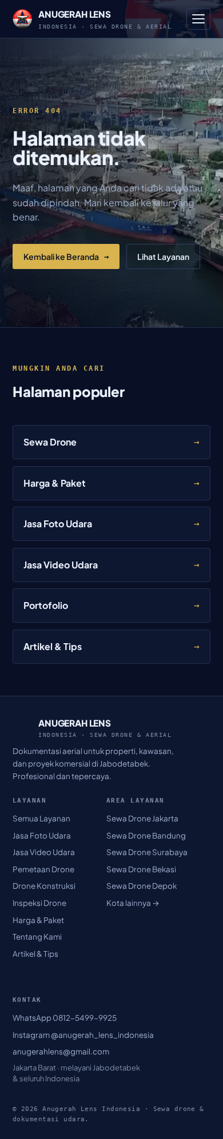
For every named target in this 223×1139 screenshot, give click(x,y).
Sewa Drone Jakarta (142, 818)
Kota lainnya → (133, 903)
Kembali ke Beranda (66, 256)
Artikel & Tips (35, 953)
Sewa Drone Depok (141, 886)
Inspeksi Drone (39, 903)
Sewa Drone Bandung (146, 835)
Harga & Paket (38, 920)
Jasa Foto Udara (42, 835)
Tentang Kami (37, 936)
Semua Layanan (41, 818)
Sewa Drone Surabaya (147, 852)
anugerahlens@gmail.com (61, 1051)
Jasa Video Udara (44, 852)
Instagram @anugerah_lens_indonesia (83, 1035)
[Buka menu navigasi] (198, 19)
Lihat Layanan (163, 256)
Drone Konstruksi (44, 886)
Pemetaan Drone (43, 869)
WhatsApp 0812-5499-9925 (65, 1017)
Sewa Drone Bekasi (141, 869)
